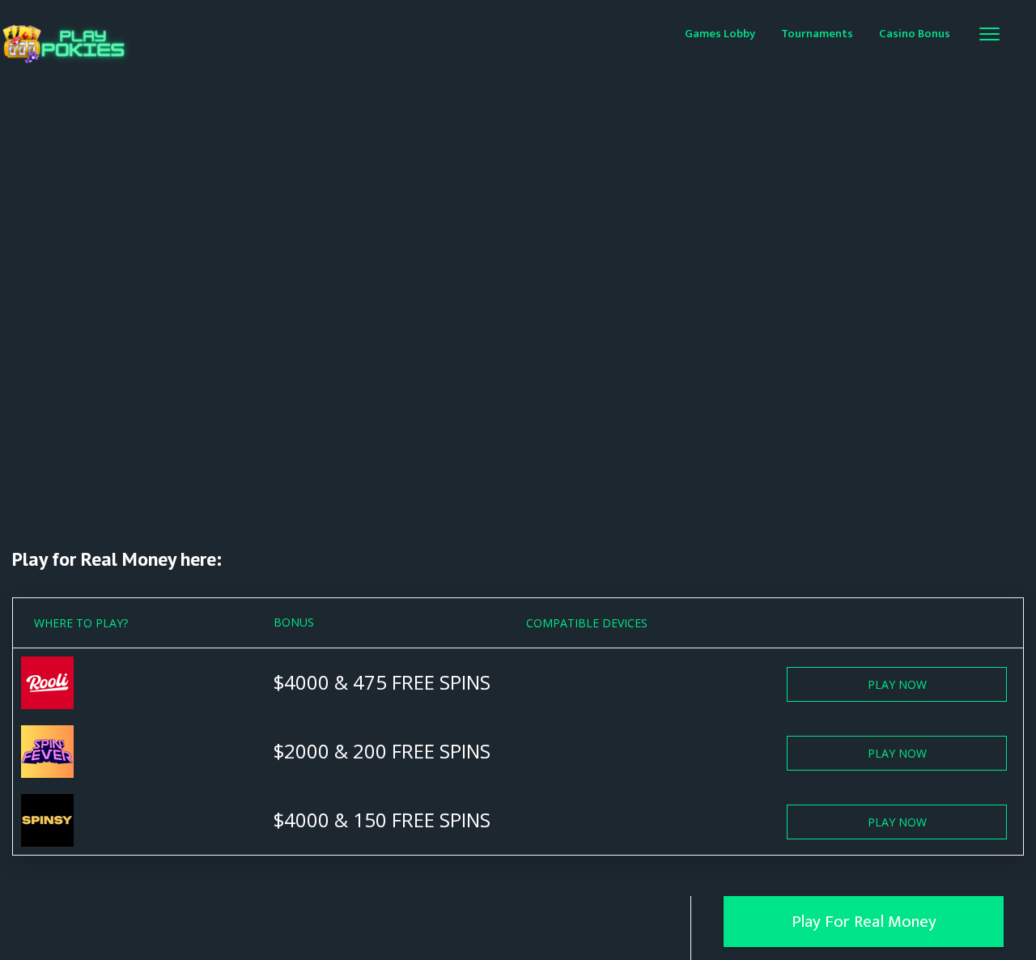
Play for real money (864, 921)
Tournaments (817, 33)
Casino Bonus (914, 33)
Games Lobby (720, 33)
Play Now (897, 684)
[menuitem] (720, 33)
